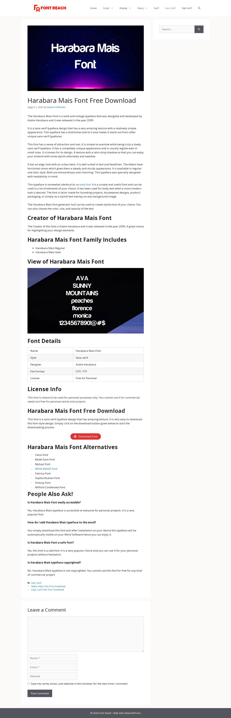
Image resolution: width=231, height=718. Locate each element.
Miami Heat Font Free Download (48, 586)
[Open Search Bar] (199, 8)
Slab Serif (187, 8)
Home (93, 8)
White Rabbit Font (46, 468)
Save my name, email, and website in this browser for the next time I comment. (79, 683)
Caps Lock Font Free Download (47, 589)
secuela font (83, 184)
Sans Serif (170, 8)
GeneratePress (132, 713)
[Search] (199, 29)
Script (106, 8)
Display (123, 8)
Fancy (141, 8)
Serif (156, 8)
